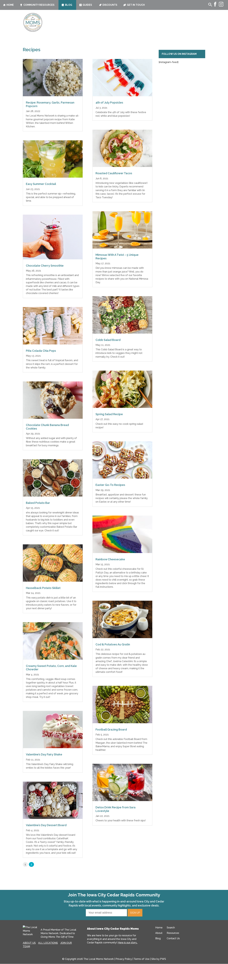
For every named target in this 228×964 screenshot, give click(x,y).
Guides (87, 4)
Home (10, 4)
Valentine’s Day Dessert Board (46, 825)
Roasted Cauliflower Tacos (114, 173)
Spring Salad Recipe (109, 414)
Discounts (110, 4)
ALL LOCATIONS (48, 942)
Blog (68, 4)
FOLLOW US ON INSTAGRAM (179, 53)
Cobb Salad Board (108, 340)
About (158, 933)
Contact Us (173, 938)
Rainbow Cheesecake (110, 559)
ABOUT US (29, 942)
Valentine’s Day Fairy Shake (44, 754)
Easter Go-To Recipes (110, 484)
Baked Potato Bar (38, 502)
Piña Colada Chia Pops (41, 350)
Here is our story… (128, 942)
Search (171, 927)
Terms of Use (142, 959)
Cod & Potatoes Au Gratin (113, 644)
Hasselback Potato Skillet (43, 588)
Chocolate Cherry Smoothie (45, 265)
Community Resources (38, 4)
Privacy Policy (124, 959)
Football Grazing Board (111, 729)
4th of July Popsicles (109, 102)
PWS (163, 959)
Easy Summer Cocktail (41, 184)
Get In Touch (136, 4)
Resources (173, 933)
